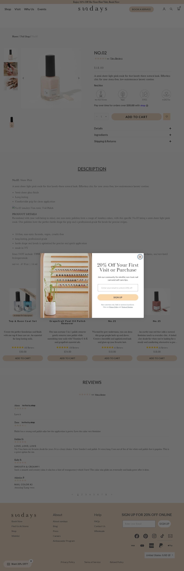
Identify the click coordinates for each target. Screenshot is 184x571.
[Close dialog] (140, 256)
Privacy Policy (113, 307)
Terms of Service (127, 307)
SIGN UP (117, 297)
